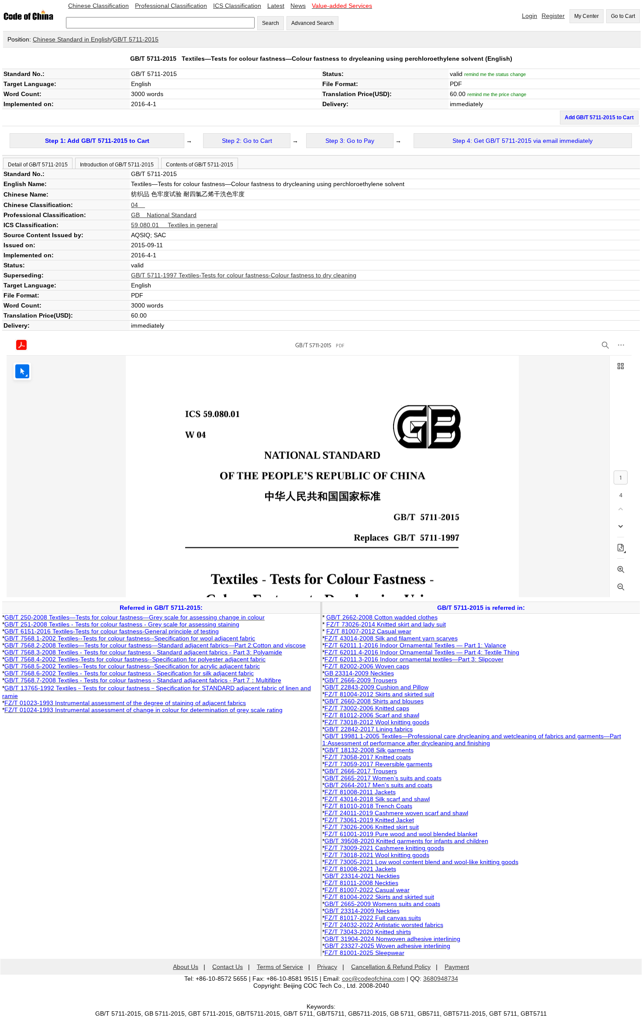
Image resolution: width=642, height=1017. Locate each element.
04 (138, 204)
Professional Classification (171, 5)
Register (553, 15)
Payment (457, 966)
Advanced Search (312, 23)
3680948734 (440, 978)
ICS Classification (237, 5)
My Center (586, 16)
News (298, 5)
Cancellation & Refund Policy (391, 966)
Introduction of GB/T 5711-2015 (117, 165)
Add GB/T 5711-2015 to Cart (599, 117)
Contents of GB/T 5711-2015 (199, 165)
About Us (185, 966)
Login (529, 15)
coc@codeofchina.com (373, 978)
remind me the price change (496, 94)
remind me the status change (495, 74)
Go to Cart (623, 16)
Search (270, 23)
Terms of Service (280, 966)
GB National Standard (164, 214)
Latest (275, 5)
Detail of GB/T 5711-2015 (38, 165)
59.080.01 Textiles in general (174, 224)
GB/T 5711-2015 (136, 39)
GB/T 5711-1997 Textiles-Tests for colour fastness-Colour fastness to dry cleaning (243, 275)
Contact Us (227, 966)
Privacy (327, 966)
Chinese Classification (98, 5)
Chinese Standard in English (72, 39)
